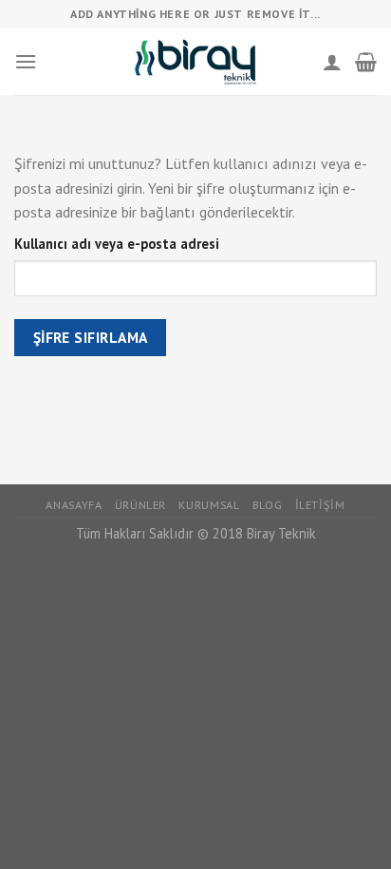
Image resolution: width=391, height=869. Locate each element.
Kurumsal (208, 505)
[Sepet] (366, 62)
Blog (267, 505)
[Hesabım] (332, 62)
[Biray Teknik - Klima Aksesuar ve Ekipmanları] (195, 61)
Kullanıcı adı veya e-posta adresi (116, 244)
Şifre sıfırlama (90, 337)
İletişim (320, 505)
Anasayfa (74, 505)
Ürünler (140, 505)
